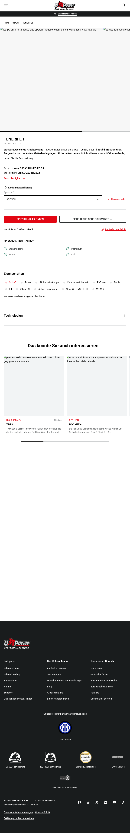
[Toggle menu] (6, 5)
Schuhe (16, 23)
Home (6, 23)
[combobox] (53, 199)
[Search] (123, 6)
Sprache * (9, 192)
